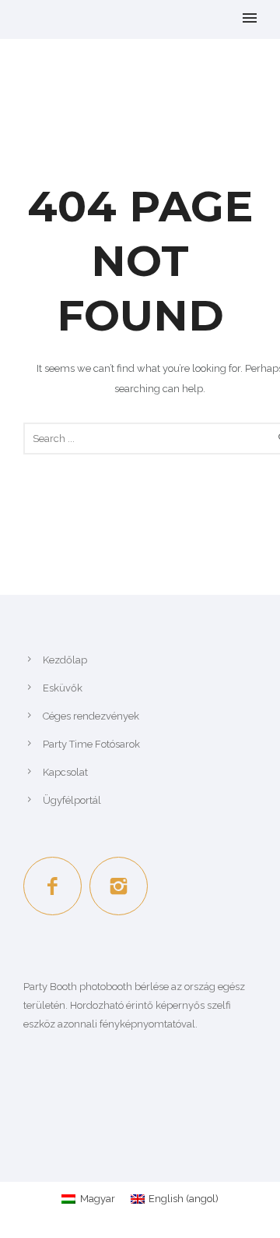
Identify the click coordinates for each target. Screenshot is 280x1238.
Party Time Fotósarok (91, 744)
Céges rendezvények (91, 716)
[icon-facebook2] (56, 886)
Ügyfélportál (72, 800)
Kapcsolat (65, 772)
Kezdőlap (65, 660)
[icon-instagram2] (118, 886)
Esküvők (62, 688)
